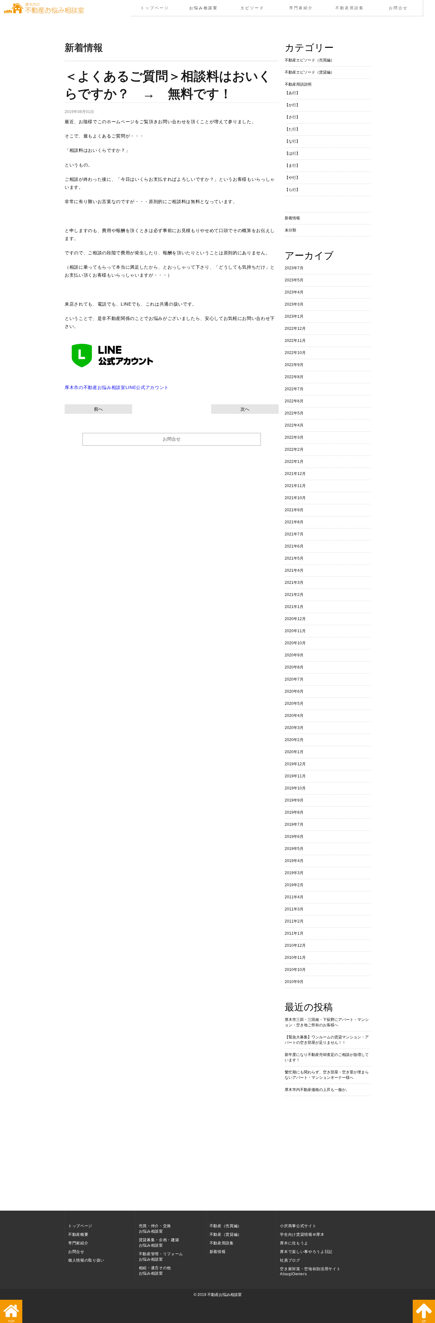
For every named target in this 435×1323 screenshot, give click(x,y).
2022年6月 (294, 401)
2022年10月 (295, 352)
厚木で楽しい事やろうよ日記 (306, 1251)
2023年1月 (294, 316)
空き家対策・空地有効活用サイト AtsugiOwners (310, 1271)
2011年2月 (294, 921)
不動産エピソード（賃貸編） (309, 72)
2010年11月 (295, 957)
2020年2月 (294, 740)
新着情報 (292, 218)
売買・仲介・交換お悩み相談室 (155, 1229)
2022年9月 (294, 365)
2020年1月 (294, 752)
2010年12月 (295, 945)
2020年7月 (294, 679)
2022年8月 (294, 377)
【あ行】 (292, 93)
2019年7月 (294, 824)
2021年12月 (295, 473)
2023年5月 (294, 280)
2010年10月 (295, 969)
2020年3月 (294, 727)
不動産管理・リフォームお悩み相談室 (161, 1257)
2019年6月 (294, 836)
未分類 (290, 230)
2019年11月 (295, 776)
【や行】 (292, 177)
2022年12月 (295, 328)
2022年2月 (294, 449)
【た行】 (292, 129)
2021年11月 (295, 486)
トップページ (154, 8)
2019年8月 (294, 812)
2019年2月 (294, 885)
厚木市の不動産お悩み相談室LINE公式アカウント (117, 387)
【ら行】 (292, 189)
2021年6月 (294, 546)
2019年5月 (294, 848)
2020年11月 (295, 631)
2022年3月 (294, 437)
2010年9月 (294, 982)
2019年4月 (294, 861)
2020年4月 (294, 715)
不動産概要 (78, 1234)
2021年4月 (294, 570)
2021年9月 (294, 510)
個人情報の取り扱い (86, 1260)
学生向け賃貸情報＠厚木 (302, 1234)
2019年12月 (295, 764)
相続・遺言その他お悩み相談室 (155, 1271)
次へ (244, 409)
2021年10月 (295, 498)
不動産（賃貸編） (226, 1234)
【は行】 (292, 153)
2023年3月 (294, 304)
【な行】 (292, 141)
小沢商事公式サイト (298, 1226)
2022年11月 (295, 340)
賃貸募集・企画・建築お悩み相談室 (159, 1243)
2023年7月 (294, 268)
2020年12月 (295, 619)
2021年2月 (294, 594)
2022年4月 (294, 425)
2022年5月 (294, 413)
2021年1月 (294, 607)
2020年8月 (294, 667)
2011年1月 (294, 933)
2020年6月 (294, 691)
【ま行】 (292, 165)
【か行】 (292, 105)
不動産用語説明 (298, 84)
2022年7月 (294, 389)
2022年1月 (294, 461)
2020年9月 (294, 655)
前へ (98, 409)
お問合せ (398, 8)
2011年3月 (294, 909)
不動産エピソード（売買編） (309, 60)
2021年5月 (294, 558)
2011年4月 (294, 897)
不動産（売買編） (226, 1226)
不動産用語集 (349, 8)
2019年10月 (295, 788)
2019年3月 (294, 873)
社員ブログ (290, 1260)
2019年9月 (294, 800)
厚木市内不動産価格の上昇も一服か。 (317, 1089)
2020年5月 (294, 703)
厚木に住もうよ (294, 1243)
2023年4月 (294, 292)
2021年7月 (294, 534)
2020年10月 (295, 643)
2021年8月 (294, 522)
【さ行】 (292, 117)
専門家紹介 (301, 8)
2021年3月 (294, 582)
